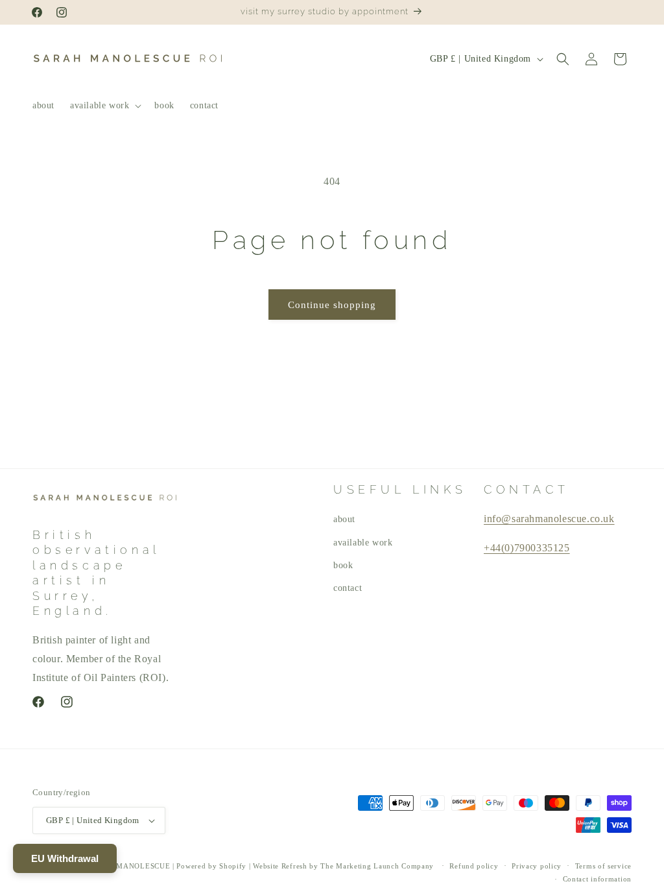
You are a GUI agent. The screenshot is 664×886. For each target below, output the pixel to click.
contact (347, 588)
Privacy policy (537, 866)
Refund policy (473, 866)
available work (362, 542)
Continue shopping (332, 305)
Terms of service (603, 866)
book (343, 565)
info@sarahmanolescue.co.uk (549, 518)
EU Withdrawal (65, 858)
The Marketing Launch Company (377, 866)
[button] (104, 105)
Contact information (597, 879)
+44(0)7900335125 (527, 547)
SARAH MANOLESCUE (130, 866)
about (344, 519)
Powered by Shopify (211, 866)
